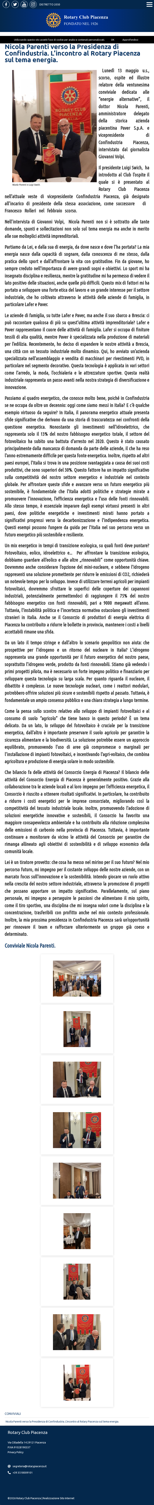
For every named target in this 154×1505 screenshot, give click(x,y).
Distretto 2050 (49, 4)
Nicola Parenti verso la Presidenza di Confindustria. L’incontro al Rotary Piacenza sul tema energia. (62, 1421)
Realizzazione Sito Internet (58, 1498)
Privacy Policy (15, 1452)
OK (112, 39)
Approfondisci (130, 39)
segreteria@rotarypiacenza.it (30, 1466)
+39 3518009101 (23, 1472)
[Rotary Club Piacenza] (77, 20)
